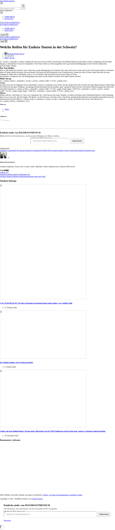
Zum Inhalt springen (7, 1)
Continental (10, 150)
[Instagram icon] (8, 170)
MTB (43, 150)
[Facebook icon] (0, 170)
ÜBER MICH (9, 28)
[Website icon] (4, 170)
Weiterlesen (7, 520)
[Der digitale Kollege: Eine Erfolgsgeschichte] (43, 358)
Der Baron (19, 150)
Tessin (66, 150)
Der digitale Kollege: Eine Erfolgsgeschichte (16, 362)
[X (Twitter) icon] (6, 170)
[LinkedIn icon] (2, 170)
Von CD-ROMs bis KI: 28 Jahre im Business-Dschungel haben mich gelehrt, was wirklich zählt (36, 303)
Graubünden (36, 150)
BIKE (6, 58)
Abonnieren (77, 141)
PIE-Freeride (51, 150)
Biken (3, 150)
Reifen (60, 150)
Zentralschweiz (89, 150)
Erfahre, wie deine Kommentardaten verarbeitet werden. (63, 495)
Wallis (80, 150)
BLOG (12, 58)
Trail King (73, 150)
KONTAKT (8, 30)
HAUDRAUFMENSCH (9, 25)
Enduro (27, 150)
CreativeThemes (37, 499)
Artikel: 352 (4, 172)
